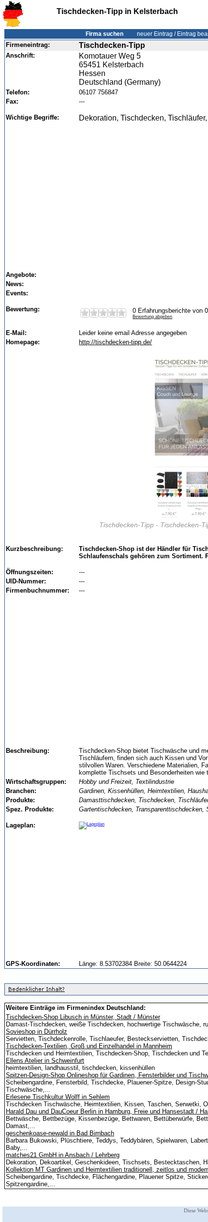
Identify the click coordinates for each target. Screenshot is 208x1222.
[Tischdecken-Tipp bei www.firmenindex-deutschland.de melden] (36, 991)
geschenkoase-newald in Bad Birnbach (60, 1133)
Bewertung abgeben (152, 316)
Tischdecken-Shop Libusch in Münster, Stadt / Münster (83, 1017)
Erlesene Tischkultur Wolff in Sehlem (58, 1096)
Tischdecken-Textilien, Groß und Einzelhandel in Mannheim (89, 1046)
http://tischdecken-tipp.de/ (115, 342)
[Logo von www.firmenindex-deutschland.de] (12, 25)
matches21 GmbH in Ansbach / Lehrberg (62, 1155)
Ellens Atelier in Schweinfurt (45, 1060)
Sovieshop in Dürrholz (36, 1031)
